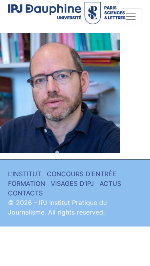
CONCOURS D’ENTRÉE (81, 174)
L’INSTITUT (24, 174)
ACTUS (110, 183)
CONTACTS (25, 193)
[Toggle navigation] (131, 16)
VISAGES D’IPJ (72, 183)
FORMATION (26, 183)
